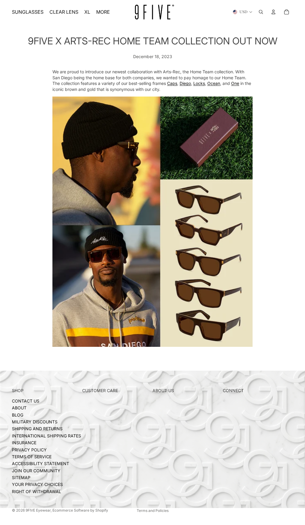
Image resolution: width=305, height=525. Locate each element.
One (235, 83)
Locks (199, 83)
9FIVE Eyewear (38, 510)
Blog (17, 414)
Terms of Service (32, 456)
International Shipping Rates (46, 435)
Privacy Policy (29, 449)
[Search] (260, 11)
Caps (172, 83)
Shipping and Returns (37, 428)
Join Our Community (36, 470)
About (19, 407)
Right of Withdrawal (36, 491)
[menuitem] (103, 12)
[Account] (273, 11)
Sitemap (21, 477)
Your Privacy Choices (37, 484)
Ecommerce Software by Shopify (80, 510)
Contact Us (25, 400)
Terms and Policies (153, 510)
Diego (185, 83)
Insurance (24, 442)
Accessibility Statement (40, 463)
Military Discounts (34, 421)
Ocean (213, 83)
